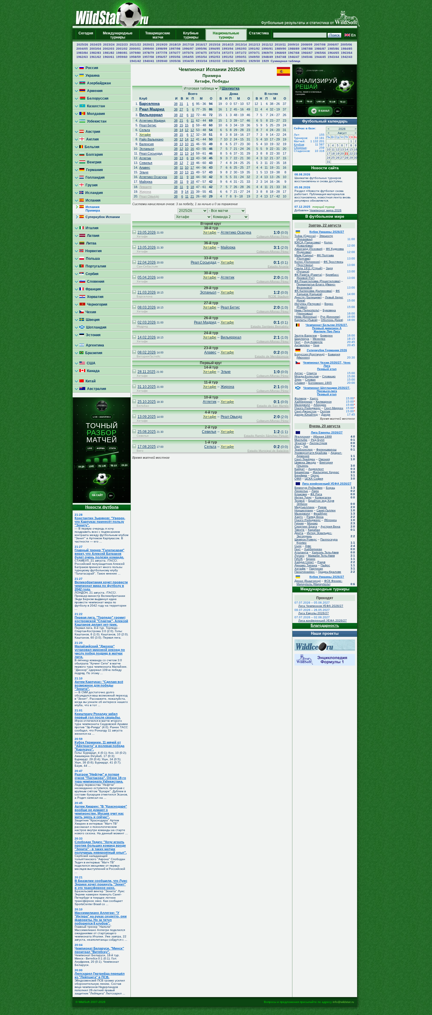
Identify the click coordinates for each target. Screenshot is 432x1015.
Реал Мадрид (151, 109)
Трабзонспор (303, 449)
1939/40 (162, 61)
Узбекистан (95, 121)
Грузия (91, 185)
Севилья (145, 163)
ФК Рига (316, 494)
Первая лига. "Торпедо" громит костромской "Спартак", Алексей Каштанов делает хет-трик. (101, 621)
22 (181, 115)
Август (342, 133)
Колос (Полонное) (307, 261)
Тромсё (299, 500)
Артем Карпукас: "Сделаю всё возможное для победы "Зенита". (99, 685)
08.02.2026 (147, 352)
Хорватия (94, 297)
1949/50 (254, 56)
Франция (92, 289)
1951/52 (227, 56)
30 (355, 157)
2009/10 (293, 44)
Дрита (298, 533)
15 (181, 125)
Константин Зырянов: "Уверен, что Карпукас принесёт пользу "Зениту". (100, 521)
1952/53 (214, 56)
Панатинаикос (304, 571)
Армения (94, 91)
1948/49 (267, 56)
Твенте (299, 529)
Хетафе (145, 134)
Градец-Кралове (329, 571)
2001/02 (122, 48)
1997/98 (174, 48)
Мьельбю (300, 439)
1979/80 (135, 52)
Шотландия (95, 327)
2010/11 (280, 44)
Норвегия (92, 251)
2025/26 (82, 44)
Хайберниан (303, 401)
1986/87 (320, 48)
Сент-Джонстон (305, 411)
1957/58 (148, 56)
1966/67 (307, 52)
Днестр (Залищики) (308, 297)
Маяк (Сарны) (303, 255)
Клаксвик (300, 494)
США (90, 363)
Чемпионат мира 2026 (325, 210)
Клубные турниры (191, 35)
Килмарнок (323, 401)
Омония (324, 459)
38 (176, 103)
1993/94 (227, 48)
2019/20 (162, 44)
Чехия (90, 312)
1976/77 (174, 52)
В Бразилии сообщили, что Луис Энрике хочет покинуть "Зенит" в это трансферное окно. (101, 884)
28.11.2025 (146, 372)
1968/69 (280, 52)
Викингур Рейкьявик (308, 487)
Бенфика (300, 475)
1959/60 (122, 56)
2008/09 (306, 44)
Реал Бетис (147, 125)
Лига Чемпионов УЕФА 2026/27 (320, 605)
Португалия (95, 266)
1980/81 (122, 52)
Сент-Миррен (333, 408)
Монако (312, 523)
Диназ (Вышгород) (307, 580)
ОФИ (297, 478)
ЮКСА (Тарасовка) (307, 242)
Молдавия (95, 114)
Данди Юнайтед (306, 414)
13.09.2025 (147, 417)
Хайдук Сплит (304, 562)
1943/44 (333, 56)
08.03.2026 (147, 307)
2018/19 (175, 44)
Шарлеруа (301, 338)
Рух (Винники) (330, 316)
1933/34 (201, 61)
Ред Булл (317, 439)
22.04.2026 (147, 262)
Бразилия (92, 353)
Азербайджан (98, 83)
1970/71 (254, 52)
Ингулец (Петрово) (307, 303)
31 (181, 103)
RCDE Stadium (278, 296)
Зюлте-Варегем (305, 335)
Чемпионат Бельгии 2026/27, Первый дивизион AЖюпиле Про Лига (327, 328)
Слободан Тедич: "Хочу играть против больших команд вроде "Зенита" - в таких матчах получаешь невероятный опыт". (101, 847)
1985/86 (333, 48)
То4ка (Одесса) (305, 235)
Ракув (321, 562)
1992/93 (241, 48)
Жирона (145, 191)
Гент (297, 342)
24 (328, 157)
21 (181, 120)
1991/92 (254, 48)
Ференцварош (326, 449)
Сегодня (85, 35)
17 (192, 134)
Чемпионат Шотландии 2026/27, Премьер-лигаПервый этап (326, 391)
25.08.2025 (147, 432)
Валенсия (146, 144)
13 (181, 144)
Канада (92, 371)
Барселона (149, 103)
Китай (90, 381)
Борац (330, 487)
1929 (265, 61)
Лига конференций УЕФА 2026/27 (326, 483)
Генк (316, 345)
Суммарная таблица (285, 61)
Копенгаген (323, 497)
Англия (91, 139)
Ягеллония (302, 436)
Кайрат (299, 468)
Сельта (144, 130)
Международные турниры (118, 35)
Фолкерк (300, 398)
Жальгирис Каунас (326, 472)
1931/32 (228, 61)
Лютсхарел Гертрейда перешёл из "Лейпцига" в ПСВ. (100, 975)
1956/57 (161, 56)
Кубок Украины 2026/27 (326, 231)
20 (342, 153)
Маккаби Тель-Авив (321, 555)
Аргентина (94, 345)
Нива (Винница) (305, 316)
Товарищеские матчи (157, 35)
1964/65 (333, 52)
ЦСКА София (314, 478)
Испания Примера (89, 208)
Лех (297, 446)
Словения (94, 281)
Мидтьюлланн (304, 507)
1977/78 (161, 52)
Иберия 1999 (322, 436)
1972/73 (227, 52)
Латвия (92, 236)
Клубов (299, 144)
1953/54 (201, 56)
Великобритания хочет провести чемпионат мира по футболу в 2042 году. (101, 585)
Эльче (143, 172)
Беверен (326, 335)
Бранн (310, 558)
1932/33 (214, 61)
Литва (90, 243)
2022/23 (122, 44)
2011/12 (267, 44)
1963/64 (346, 52)
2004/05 (82, 48)
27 (181, 109)
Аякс (308, 545)
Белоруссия (96, 98)
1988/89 (293, 48)
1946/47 (293, 56)
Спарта (312, 373)
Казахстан (95, 106)
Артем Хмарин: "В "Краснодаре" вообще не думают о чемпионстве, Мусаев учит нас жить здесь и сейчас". (101, 812)
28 (346, 157)
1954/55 (188, 56)
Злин (298, 379)
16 (192, 148)
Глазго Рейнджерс (307, 408)
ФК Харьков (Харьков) (318, 292)
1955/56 (174, 56)
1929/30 (254, 61)
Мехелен (319, 338)
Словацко (329, 376)
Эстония (92, 335)
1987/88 (307, 48)
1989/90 (280, 48)
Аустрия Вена (330, 526)
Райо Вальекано (151, 139)
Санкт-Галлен (326, 510)
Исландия (93, 193)
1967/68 (293, 52)
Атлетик (145, 158)
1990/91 (267, 48)
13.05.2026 (147, 247)
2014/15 (228, 44)
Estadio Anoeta (278, 266)
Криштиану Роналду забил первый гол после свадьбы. (97, 715)
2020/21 (148, 44)
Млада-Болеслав (306, 376)
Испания (92, 200)
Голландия (94, 177)
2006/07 (333, 44)
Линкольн (301, 491)
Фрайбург (320, 513)
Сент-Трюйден (304, 459)
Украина (92, 75)
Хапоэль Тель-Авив (325, 552)
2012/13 (254, 44)
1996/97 (188, 48)
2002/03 (108, 48)
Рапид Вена (315, 516)
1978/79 (148, 52)
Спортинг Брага (305, 526)
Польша (92, 259)
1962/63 (82, 56)
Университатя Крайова (310, 452)
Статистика (259, 35)
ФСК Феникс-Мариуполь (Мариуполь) (319, 582)
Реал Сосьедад (150, 153)
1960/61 (108, 56)
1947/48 (280, 56)
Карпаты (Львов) (305, 319)
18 (192, 177)
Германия (93, 170)
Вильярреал (151, 115)
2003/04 (95, 48)
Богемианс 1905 (320, 382)
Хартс (314, 398)
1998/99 (161, 48)
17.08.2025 (147, 447)
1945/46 (307, 56)
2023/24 (109, 44)
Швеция (92, 320)
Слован (310, 379)
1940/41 (148, 61)
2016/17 (201, 44)
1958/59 (135, 56)
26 (337, 157)
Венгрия (93, 162)
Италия (91, 228)
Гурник (299, 523)
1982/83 (95, 52)
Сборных (300, 147)
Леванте (145, 187)
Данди (325, 414)
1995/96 (201, 48)
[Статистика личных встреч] (134, 233)
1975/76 (188, 52)
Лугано (299, 555)
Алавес (144, 167)
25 (333, 157)
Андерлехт (316, 468)
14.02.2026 (147, 337)
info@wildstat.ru (343, 1002)
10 (192, 115)
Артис (298, 373)
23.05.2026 (147, 232)
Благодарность (325, 625)
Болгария (93, 155)
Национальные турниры (226, 35)
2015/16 (214, 44)
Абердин (320, 404)
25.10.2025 (147, 402)
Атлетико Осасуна (153, 177)
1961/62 (95, 56)
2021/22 (135, 44)
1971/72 (241, 52)
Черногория (96, 304)
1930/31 (241, 61)
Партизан (316, 568)
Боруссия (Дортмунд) (309, 354)
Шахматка (231, 88)
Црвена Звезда (305, 462)
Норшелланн (303, 510)
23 (355, 153)
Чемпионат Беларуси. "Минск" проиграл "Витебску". (99, 950)
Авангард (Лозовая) (308, 248)
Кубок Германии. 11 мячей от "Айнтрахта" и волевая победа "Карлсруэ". (99, 746)
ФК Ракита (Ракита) (308, 274)
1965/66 (320, 52)
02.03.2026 (147, 322)
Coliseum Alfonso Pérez (273, 236)
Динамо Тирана (305, 565)
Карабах (314, 529)
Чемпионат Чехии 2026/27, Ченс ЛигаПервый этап (327, 366)
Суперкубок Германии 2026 (327, 350)
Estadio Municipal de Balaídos (268, 450)
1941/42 (135, 61)
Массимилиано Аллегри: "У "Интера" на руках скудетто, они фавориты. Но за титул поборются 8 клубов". (101, 918)
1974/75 (201, 52)
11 (192, 120)
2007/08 (320, 44)
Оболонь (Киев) (332, 319)
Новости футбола (101, 507)
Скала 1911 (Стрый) (308, 268)
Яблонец (330, 520)
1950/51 (241, 56)
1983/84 (82, 52)
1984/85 (346, 48)
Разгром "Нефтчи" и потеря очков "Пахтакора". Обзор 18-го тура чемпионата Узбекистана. (100, 778)
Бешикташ (301, 472)
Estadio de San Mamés (273, 405)
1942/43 (346, 56)
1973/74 (214, 52)
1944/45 (320, 56)
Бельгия (91, 147)
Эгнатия (300, 443)
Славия (299, 382)
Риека (322, 507)
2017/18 (188, 44)
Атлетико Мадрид (152, 120)
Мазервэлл (302, 404)
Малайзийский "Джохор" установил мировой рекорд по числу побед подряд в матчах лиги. (100, 651)
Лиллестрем (318, 443)
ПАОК (298, 558)
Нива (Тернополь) (306, 310)
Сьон (298, 545)
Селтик (325, 411)
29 (351, 157)
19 (192, 158)
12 (186, 130)
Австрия (92, 132)
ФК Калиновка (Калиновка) (313, 290)
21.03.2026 (147, 292)
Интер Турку (303, 497)
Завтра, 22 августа (325, 225)
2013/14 (241, 44)
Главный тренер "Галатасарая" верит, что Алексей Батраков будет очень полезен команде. (99, 553)
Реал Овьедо (149, 196)
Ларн (315, 491)
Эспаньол (146, 148)
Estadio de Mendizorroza (272, 356)
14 (181, 130)
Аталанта (301, 552)
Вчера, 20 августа (324, 426)
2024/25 (95, 44)
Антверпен (302, 345)
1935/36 (175, 61)
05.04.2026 (147, 277)
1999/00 (148, 48)
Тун (305, 446)
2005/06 (346, 44)
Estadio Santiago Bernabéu (270, 326)
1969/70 (267, 52)
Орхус (315, 475)
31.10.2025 (147, 387)
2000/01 (135, 48)
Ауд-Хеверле (313, 342)
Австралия (95, 389)
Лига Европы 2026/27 (327, 432)
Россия (91, 68)
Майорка (145, 181)
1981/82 (108, 52)
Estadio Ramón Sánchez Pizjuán (266, 435)
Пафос (325, 565)
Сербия (91, 274)
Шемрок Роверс (305, 539)
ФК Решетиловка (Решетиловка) (317, 281)
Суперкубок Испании (102, 217)
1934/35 (188, 61)
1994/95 (214, 48)
